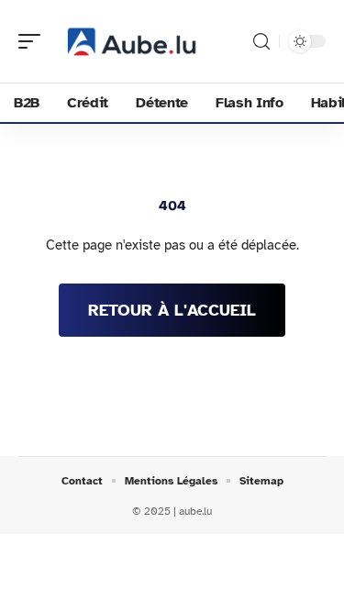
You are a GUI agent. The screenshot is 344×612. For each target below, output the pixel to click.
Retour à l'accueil (172, 310)
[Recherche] (261, 42)
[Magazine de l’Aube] (132, 41)
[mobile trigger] (34, 41)
